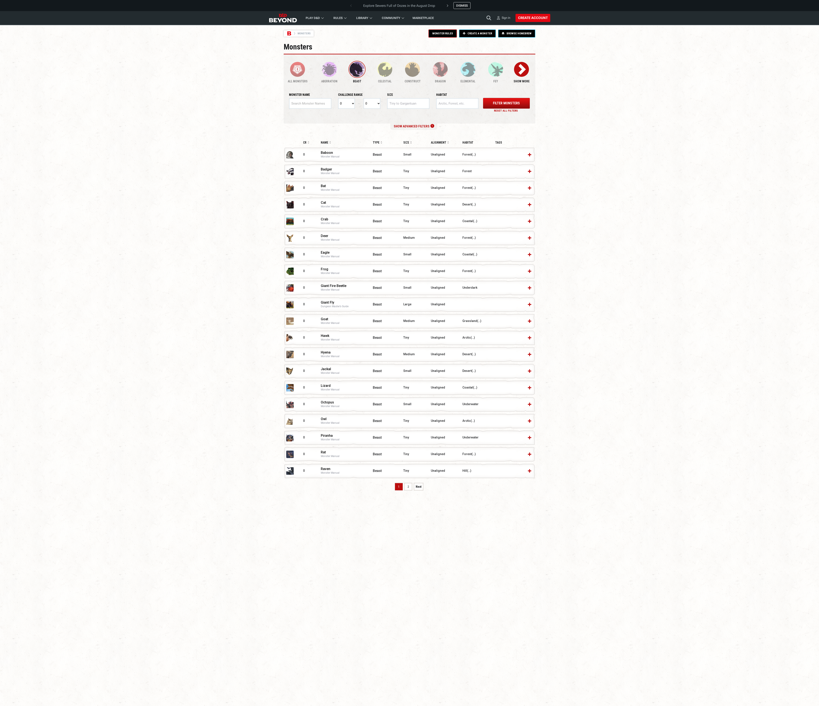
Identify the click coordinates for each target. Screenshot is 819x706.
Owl (324, 419)
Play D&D (313, 18)
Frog (324, 269)
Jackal (326, 369)
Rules (338, 18)
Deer (324, 236)
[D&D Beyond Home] (283, 17)
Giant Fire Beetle (333, 286)
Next (418, 486)
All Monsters (298, 81)
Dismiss (462, 5)
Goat (324, 319)
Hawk (325, 336)
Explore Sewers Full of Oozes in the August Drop (399, 6)
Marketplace (423, 18)
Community (391, 18)
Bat (323, 186)
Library (362, 18)
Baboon (327, 153)
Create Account (533, 18)
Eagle (325, 253)
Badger (326, 169)
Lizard (326, 386)
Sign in (506, 17)
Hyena (326, 352)
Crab (324, 219)
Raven (325, 469)
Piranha (327, 436)
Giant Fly (327, 302)
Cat (323, 203)
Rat (323, 452)
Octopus (327, 402)
